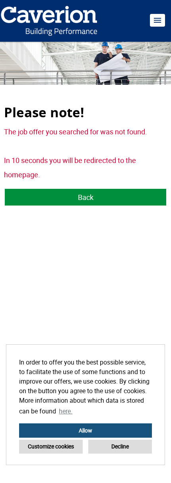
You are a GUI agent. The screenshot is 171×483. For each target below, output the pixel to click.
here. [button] (65, 411)
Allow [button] (85, 430)
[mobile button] (157, 20)
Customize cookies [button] (51, 446)
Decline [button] (120, 446)
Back (85, 197)
